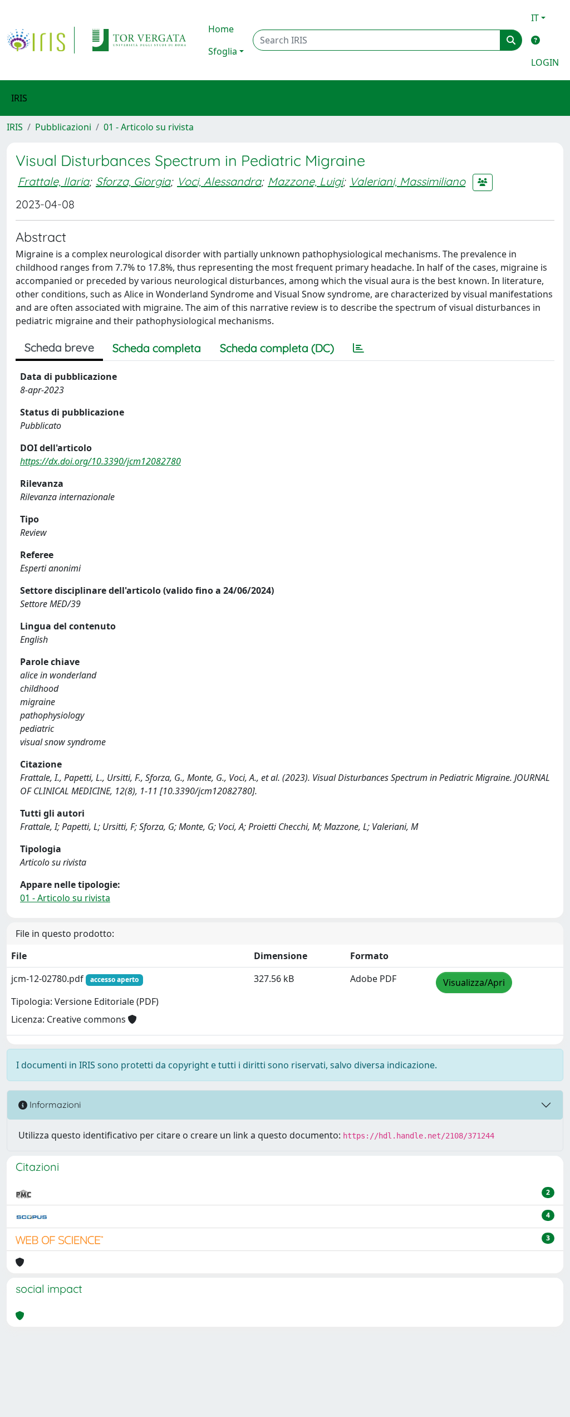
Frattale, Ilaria (53, 181)
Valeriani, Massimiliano (407, 181)
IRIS (15, 127)
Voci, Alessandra (219, 181)
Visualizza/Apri (474, 982)
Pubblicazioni (63, 127)
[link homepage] (41, 40)
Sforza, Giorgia (133, 181)
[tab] (358, 348)
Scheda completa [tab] (156, 348)
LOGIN (545, 62)
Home (221, 29)
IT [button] (535, 18)
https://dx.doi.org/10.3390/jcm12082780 (100, 461)
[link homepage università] (139, 40)
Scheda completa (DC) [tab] (277, 348)
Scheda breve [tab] (59, 347)
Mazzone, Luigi (305, 181)
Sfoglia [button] (222, 51)
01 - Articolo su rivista (149, 127)
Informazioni (54, 1104)
